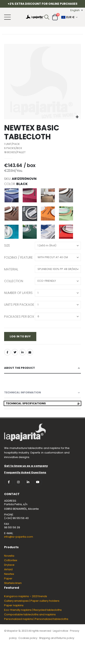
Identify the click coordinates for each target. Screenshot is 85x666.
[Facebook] (7, 352)
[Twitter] (15, 352)
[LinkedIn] (22, 352)
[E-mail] (30, 352)
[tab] (42, 368)
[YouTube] (38, 482)
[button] (77, 117)
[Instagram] (18, 482)
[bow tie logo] (35, 17)
